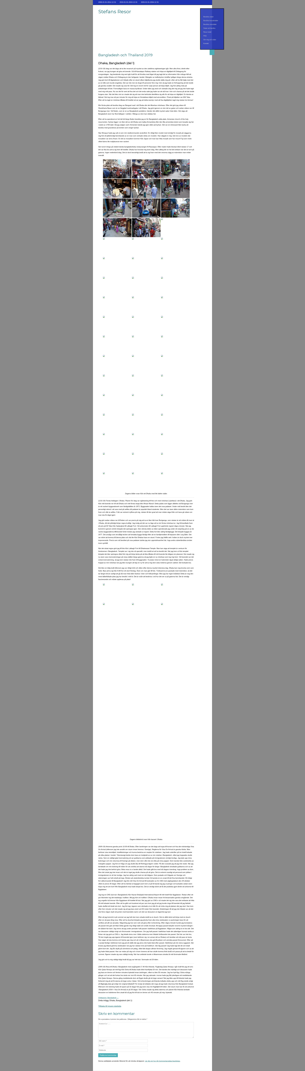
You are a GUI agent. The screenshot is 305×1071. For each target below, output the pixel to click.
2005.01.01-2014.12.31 (107, 2)
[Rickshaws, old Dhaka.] (117, 749)
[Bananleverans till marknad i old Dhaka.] (146, 325)
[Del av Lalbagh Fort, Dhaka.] (175, 788)
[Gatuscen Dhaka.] (117, 247)
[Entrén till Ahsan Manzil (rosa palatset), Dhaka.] (146, 651)
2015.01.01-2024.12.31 (128, 2)
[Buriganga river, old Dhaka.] (117, 266)
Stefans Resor (114, 11)
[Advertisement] (146, 34)
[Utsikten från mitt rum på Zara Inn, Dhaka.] (117, 592)
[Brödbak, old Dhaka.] (117, 188)
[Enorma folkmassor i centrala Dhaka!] (117, 632)
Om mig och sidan (209, 40)
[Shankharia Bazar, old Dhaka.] (175, 188)
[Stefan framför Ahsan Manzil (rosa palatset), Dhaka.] (146, 671)
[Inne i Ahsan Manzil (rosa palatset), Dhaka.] (117, 710)
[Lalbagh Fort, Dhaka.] (117, 768)
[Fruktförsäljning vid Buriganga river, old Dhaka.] (146, 344)
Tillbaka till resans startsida (109, 1006)
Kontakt (206, 43)
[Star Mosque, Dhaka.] (117, 442)
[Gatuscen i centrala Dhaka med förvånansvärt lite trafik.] (146, 632)
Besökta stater (208, 17)
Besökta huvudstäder (210, 20)
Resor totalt (207, 32)
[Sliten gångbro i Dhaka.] (146, 247)
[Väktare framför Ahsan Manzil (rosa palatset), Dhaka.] (175, 690)
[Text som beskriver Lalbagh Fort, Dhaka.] (175, 749)
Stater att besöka (209, 28)
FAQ (204, 36)
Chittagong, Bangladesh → (108, 998)
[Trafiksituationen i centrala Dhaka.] (175, 481)
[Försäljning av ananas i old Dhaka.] (117, 325)
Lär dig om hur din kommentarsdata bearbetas (162, 1061)
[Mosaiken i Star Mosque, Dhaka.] (175, 442)
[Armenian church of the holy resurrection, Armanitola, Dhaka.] (117, 403)
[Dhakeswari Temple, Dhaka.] (146, 808)
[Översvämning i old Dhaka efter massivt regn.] (146, 827)
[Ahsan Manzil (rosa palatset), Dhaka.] (175, 651)
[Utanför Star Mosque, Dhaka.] (175, 423)
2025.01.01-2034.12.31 (150, 2)
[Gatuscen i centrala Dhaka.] (117, 612)
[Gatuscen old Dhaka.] (117, 168)
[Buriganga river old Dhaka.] (146, 364)
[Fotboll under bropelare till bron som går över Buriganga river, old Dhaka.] (175, 344)
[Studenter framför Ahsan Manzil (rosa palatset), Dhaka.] (146, 690)
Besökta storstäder (209, 24)
